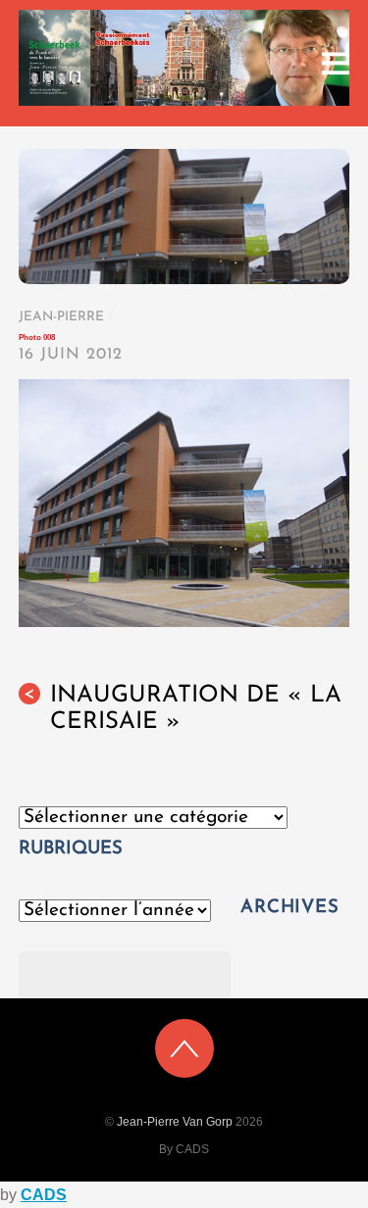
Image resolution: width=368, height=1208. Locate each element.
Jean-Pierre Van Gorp (175, 1122)
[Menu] (335, 63)
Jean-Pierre (61, 317)
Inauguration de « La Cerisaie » (183, 709)
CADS (44, 1194)
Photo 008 (37, 337)
